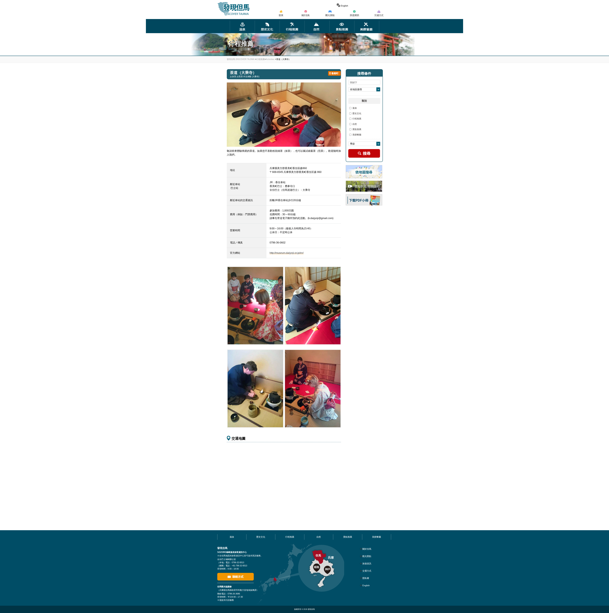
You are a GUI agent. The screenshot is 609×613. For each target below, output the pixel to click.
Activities (270, 59)
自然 (354, 124)
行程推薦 (260, 59)
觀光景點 (366, 556)
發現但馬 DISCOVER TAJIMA (240, 59)
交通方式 (366, 571)
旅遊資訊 (366, 563)
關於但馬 (366, 549)
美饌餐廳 (356, 135)
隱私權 (365, 578)
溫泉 (354, 108)
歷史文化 (356, 113)
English (344, 5)
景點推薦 (356, 129)
